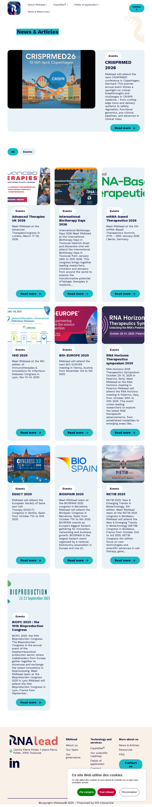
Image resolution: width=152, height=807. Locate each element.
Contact (136, 8)
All (13, 151)
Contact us (131, 764)
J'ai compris (86, 792)
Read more (123, 129)
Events (113, 55)
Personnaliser (129, 792)
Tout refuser (106, 792)
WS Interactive (104, 802)
